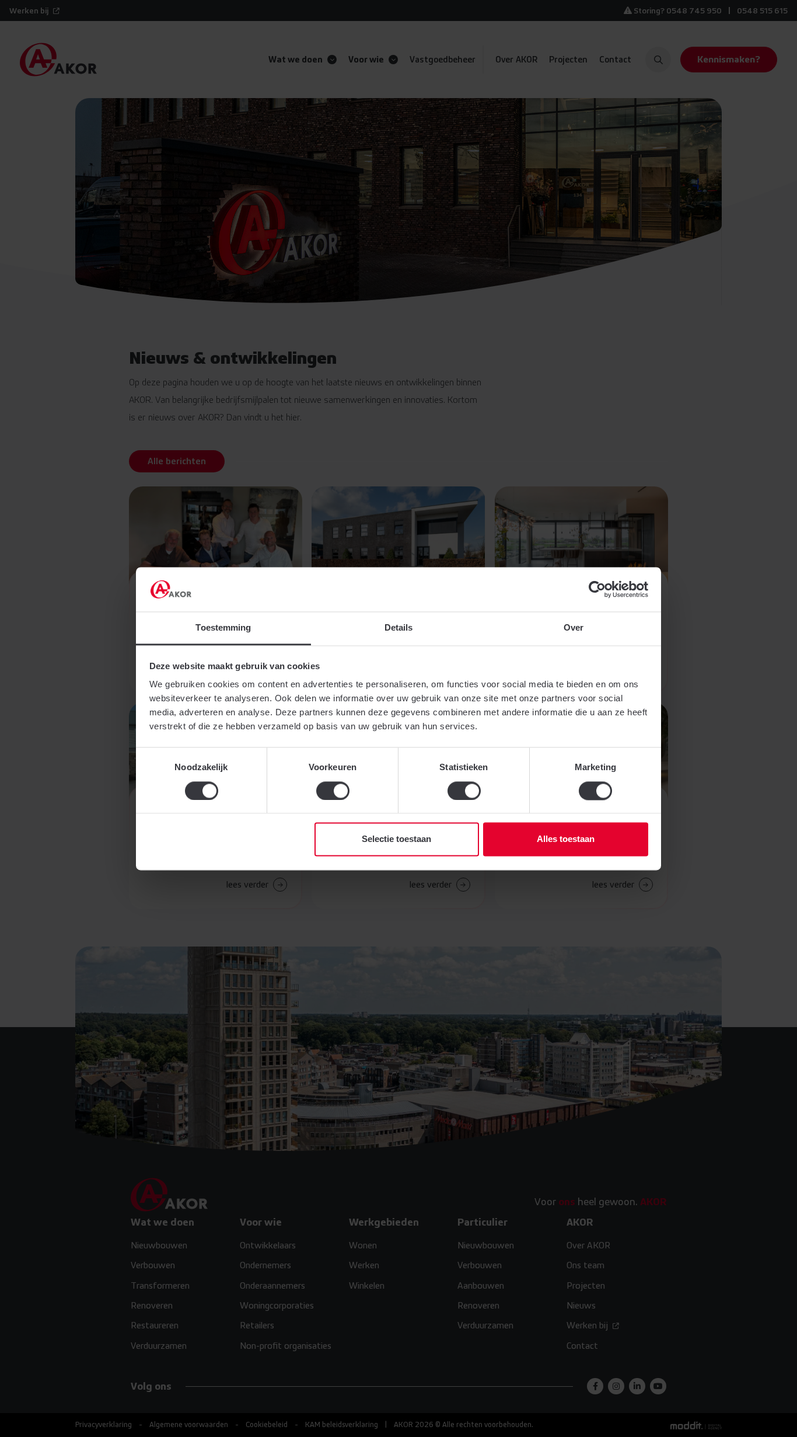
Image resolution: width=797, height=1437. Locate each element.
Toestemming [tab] (223, 628)
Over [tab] (573, 628)
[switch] (332, 790)
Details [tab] (398, 628)
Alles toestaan (566, 839)
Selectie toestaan (396, 839)
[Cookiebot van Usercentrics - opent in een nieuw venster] (597, 589)
